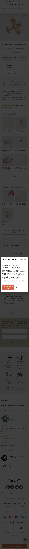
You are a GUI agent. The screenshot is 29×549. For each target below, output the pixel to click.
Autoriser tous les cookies (8, 287)
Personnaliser (19, 287)
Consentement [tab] (6, 259)
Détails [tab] (14, 259)
